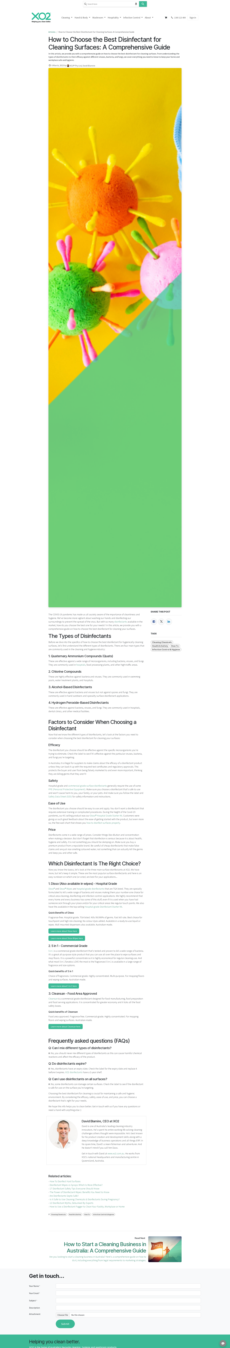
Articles (52, 32)
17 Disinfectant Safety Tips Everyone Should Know (74, 1188)
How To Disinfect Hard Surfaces (65, 1181)
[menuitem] (66, 17)
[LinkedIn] (169, 622)
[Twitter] (161, 622)
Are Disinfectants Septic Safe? (64, 1195)
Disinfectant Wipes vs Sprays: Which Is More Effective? (76, 1184)
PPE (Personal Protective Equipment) (66, 789)
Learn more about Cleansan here (65, 1026)
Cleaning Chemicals (58, 1214)
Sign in (193, 17)
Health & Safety (75, 1214)
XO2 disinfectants (73, 1072)
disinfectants (120, 621)
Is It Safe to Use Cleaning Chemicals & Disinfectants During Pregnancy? (85, 1199)
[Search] (143, 4)
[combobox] (111, 4)
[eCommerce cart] (166, 18)
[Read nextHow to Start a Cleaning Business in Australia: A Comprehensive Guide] (165, 1249)
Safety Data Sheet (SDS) (60, 796)
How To (87, 1214)
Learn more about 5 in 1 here (64, 986)
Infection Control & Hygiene (103, 1214)
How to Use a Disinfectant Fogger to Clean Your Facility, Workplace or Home (87, 1206)
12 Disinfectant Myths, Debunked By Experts (71, 1202)
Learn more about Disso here (64, 931)
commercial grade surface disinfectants (87, 785)
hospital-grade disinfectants (90, 888)
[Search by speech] (136, 4)
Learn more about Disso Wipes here (67, 938)
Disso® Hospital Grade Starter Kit (106, 815)
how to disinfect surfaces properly (103, 822)
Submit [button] (65, 1323)
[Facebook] (154, 622)
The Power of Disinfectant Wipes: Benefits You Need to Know (79, 1192)
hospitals (80, 664)
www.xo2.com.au (116, 1153)
